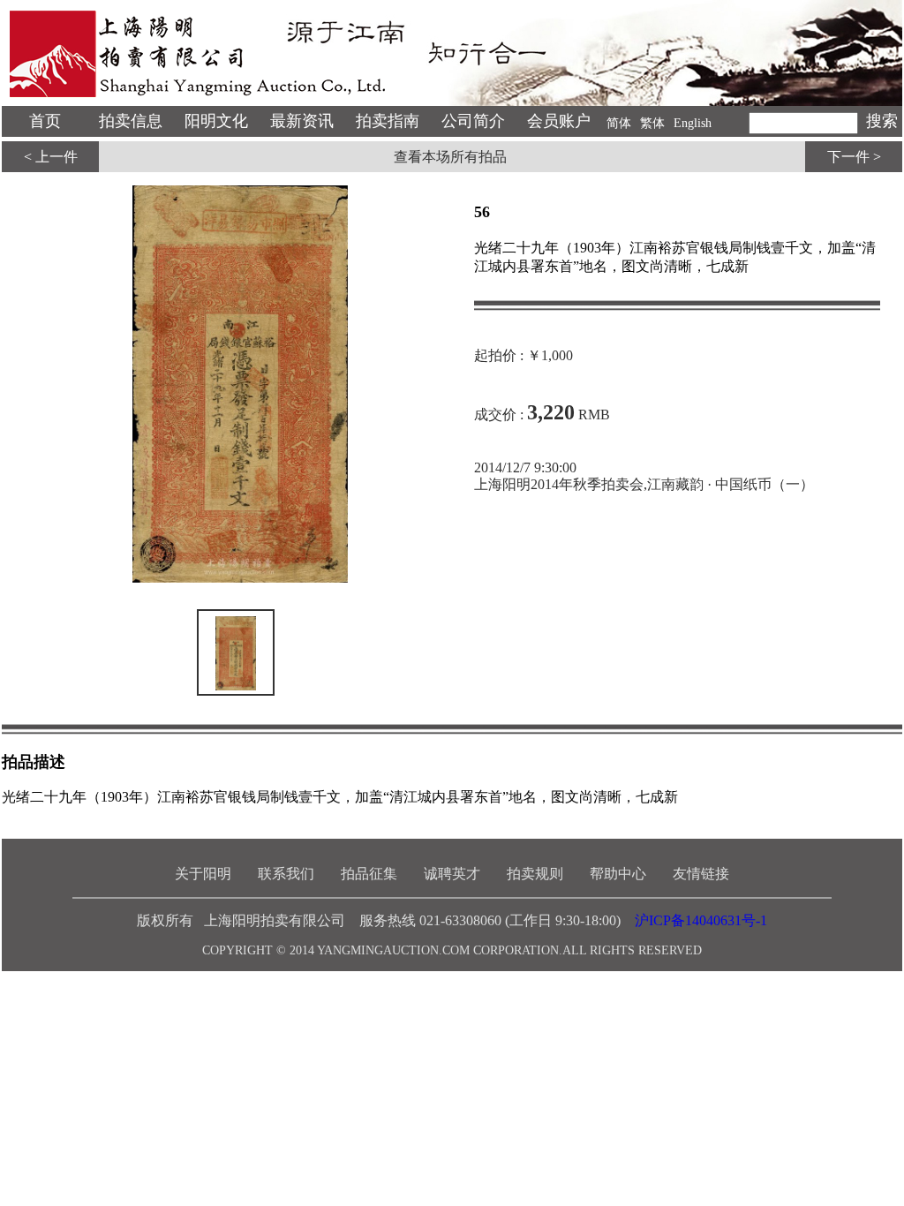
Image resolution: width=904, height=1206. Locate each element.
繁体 (652, 123)
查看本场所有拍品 (450, 156)
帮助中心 (618, 873)
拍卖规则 (535, 873)
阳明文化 (216, 121)
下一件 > (854, 156)
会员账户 (559, 121)
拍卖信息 (130, 121)
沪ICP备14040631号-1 (701, 920)
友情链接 (701, 873)
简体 (618, 123)
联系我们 (286, 873)
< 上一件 (51, 156)
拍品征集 (369, 873)
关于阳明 (203, 873)
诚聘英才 (452, 873)
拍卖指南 (387, 121)
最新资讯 (302, 121)
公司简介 (473, 121)
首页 (45, 121)
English (693, 123)
